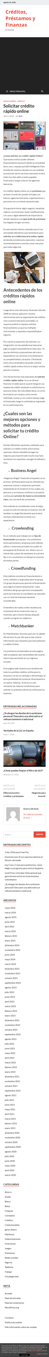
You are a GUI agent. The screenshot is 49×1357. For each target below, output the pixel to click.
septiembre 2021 (13, 1090)
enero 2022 (10, 1071)
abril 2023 (9, 1001)
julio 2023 (9, 992)
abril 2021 (9, 1114)
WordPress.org (12, 1307)
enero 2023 (10, 1015)
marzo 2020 (10, 1175)
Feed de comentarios (14, 1302)
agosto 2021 (10, 1095)
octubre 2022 (11, 1029)
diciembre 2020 (12, 1132)
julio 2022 (9, 1043)
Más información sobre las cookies (21, 1327)
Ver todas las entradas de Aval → (32, 816)
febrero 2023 (11, 1011)
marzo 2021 (10, 1118)
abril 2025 (9, 926)
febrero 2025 (11, 936)
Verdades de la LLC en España (18, 730)
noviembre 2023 (12, 973)
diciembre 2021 (12, 1076)
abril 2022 (9, 1057)
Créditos (21, 101)
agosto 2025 (10, 917)
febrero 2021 (11, 1123)
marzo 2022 (10, 1062)
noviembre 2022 (12, 1025)
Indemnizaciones (13, 1239)
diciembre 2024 (12, 945)
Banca (7, 1201)
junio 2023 (10, 996)
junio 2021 (10, 1104)
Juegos (8, 1248)
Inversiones (10, 1243)
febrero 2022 (11, 1067)
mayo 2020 (10, 1165)
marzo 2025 (10, 931)
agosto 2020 (10, 1151)
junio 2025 (10, 921)
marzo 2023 (10, 1006)
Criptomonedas (12, 1225)
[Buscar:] (24, 834)
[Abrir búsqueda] (42, 91)
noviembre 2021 (12, 1081)
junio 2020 (10, 1161)
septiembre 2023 (13, 982)
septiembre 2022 (13, 1034)
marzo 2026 (10, 912)
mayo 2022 (10, 1053)
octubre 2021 (11, 1086)
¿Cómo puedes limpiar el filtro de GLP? (23, 770)
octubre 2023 (11, 978)
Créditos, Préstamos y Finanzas (20, 18)
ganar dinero (11, 1229)
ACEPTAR (24, 1355)
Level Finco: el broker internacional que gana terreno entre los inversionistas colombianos (23, 876)
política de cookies (34, 1351)
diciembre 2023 (12, 968)
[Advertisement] (24, 62)
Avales (8, 1196)
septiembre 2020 (13, 1146)
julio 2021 (9, 1100)
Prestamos (10, 1253)
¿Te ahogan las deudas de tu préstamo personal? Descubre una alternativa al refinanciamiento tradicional (23, 716)
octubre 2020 (11, 1142)
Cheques (9, 1210)
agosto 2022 (10, 1039)
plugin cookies (42, 1354)
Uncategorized (9, 101)
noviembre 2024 (12, 950)
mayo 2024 (10, 959)
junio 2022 (10, 1048)
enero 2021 (10, 1128)
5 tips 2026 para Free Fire (17, 852)
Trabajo (8, 1271)
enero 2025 (10, 940)
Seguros (8, 1262)
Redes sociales (11, 1257)
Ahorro (8, 1192)
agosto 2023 (10, 987)
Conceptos (10, 1215)
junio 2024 (10, 954)
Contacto (9, 1317)
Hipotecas (9, 1234)
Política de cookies (13, 1322)
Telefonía (9, 1267)
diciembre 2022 (12, 1020)
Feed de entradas (13, 1298)
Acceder (8, 1293)
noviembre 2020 (12, 1137)
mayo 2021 (10, 1109)
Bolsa (7, 1206)
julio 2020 (9, 1156)
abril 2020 (9, 1170)
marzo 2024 (10, 964)
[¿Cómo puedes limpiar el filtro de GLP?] (24, 754)
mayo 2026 (10, 907)
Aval (20, 116)
